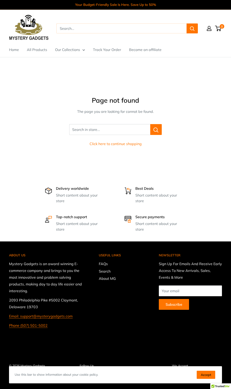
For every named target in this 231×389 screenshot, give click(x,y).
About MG (107, 278)
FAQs (103, 264)
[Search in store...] (156, 129)
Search (105, 271)
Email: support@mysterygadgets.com (41, 316)
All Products (37, 49)
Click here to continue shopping (116, 143)
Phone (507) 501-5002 (28, 325)
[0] (218, 28)
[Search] (192, 28)
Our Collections (67, 49)
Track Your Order (107, 49)
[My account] (209, 28)
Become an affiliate (145, 49)
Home (14, 49)
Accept (206, 375)
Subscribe (174, 304)
